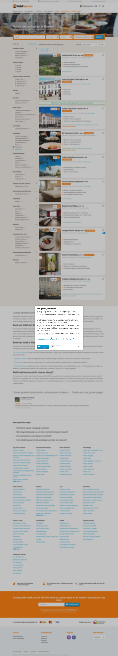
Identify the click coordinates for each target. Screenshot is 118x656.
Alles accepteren (43, 347)
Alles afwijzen (56, 347)
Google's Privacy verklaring (65, 339)
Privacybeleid (42, 339)
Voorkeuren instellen (75, 347)
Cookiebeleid (52, 339)
